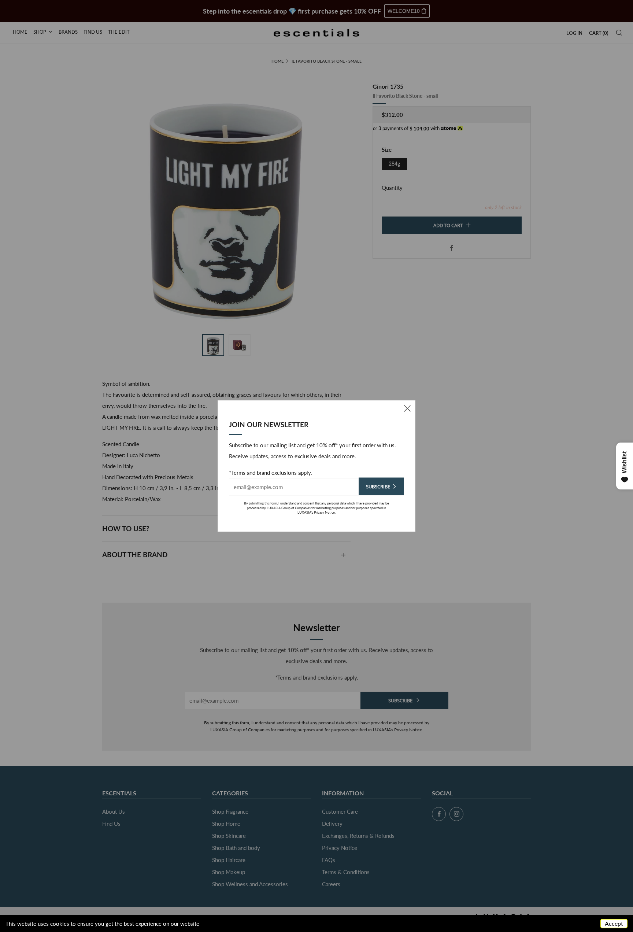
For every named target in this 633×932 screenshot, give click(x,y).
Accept (614, 923)
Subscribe (378, 486)
